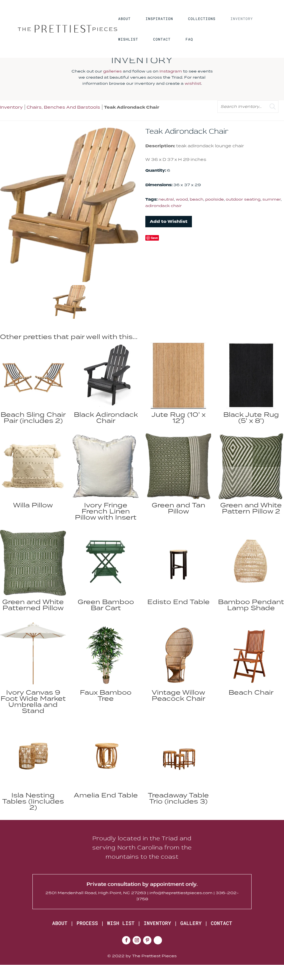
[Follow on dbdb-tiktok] (158, 940)
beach (196, 199)
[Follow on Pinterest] (147, 940)
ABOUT (124, 19)
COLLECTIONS (201, 19)
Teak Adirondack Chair (131, 107)
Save (154, 238)
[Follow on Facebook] (126, 940)
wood (182, 199)
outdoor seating (243, 199)
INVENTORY (241, 19)
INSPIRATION (159, 19)
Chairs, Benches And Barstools (63, 107)
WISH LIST (121, 923)
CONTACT (162, 39)
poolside (214, 199)
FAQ (189, 39)
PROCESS (87, 923)
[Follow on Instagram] (137, 940)
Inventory (11, 107)
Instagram (170, 71)
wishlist (193, 83)
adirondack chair (163, 205)
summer (271, 199)
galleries (112, 71)
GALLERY (191, 923)
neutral (166, 199)
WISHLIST (128, 39)
